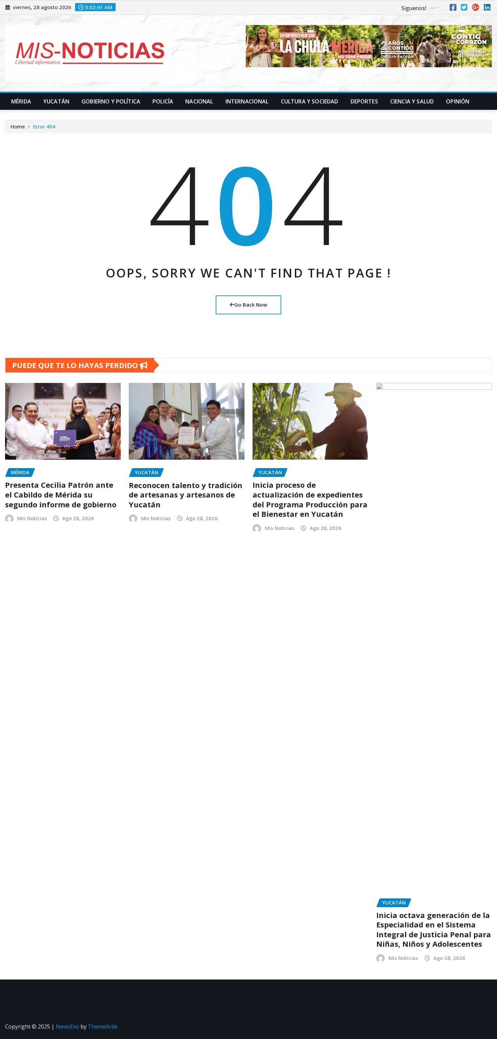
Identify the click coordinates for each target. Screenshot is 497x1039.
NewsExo (67, 1026)
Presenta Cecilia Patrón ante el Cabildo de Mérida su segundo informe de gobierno (60, 494)
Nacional (199, 101)
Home (17, 126)
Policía (162, 101)
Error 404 (44, 126)
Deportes (364, 101)
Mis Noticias (32, 518)
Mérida (21, 101)
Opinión (457, 101)
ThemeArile (102, 1026)
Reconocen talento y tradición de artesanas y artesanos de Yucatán (185, 494)
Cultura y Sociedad (309, 101)
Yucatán (56, 101)
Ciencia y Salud (412, 101)
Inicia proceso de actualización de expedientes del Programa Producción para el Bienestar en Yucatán (310, 499)
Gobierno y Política (110, 101)
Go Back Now (250, 304)
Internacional (247, 101)
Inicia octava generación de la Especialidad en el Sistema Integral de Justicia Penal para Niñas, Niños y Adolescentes (433, 929)
